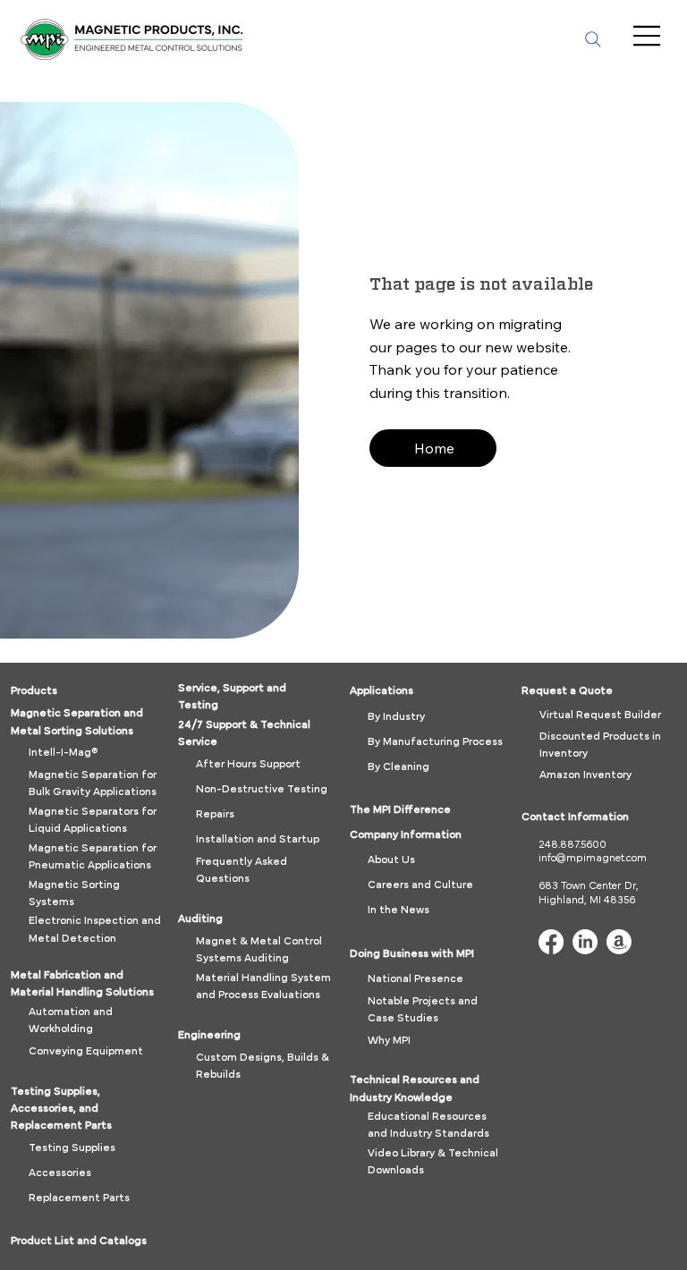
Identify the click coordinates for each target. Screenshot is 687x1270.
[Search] (593, 39)
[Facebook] (551, 941)
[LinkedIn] (585, 941)
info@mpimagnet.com (593, 857)
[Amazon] (619, 941)
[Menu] (648, 35)
